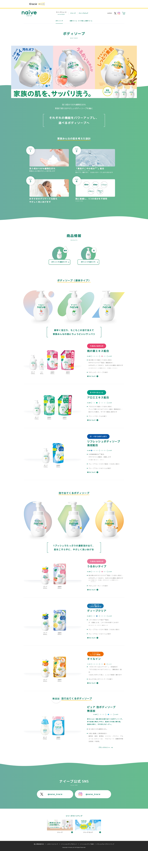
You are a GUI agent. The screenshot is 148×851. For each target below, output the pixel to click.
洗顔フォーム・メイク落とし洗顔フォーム (81, 21)
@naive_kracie (55, 794)
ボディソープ (59, 21)
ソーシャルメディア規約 (87, 844)
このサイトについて (52, 844)
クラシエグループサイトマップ (105, 844)
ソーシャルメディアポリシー (69, 844)
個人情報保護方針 (39, 844)
